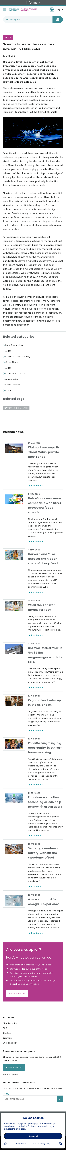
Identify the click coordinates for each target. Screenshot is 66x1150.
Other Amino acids (15, 373)
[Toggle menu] (4, 9)
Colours (9, 390)
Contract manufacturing (17, 356)
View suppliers (10, 1074)
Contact (7, 1033)
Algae (8, 350)
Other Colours (12, 384)
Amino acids (11, 379)
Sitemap (7, 1037)
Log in (59, 9)
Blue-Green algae (14, 345)
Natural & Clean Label (16, 408)
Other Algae (11, 362)
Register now (17, 993)
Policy (6, 1093)
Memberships (10, 1023)
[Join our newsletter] (52, 10)
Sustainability (10, 1042)
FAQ (5, 1028)
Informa (33, 2)
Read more (37, 485)
